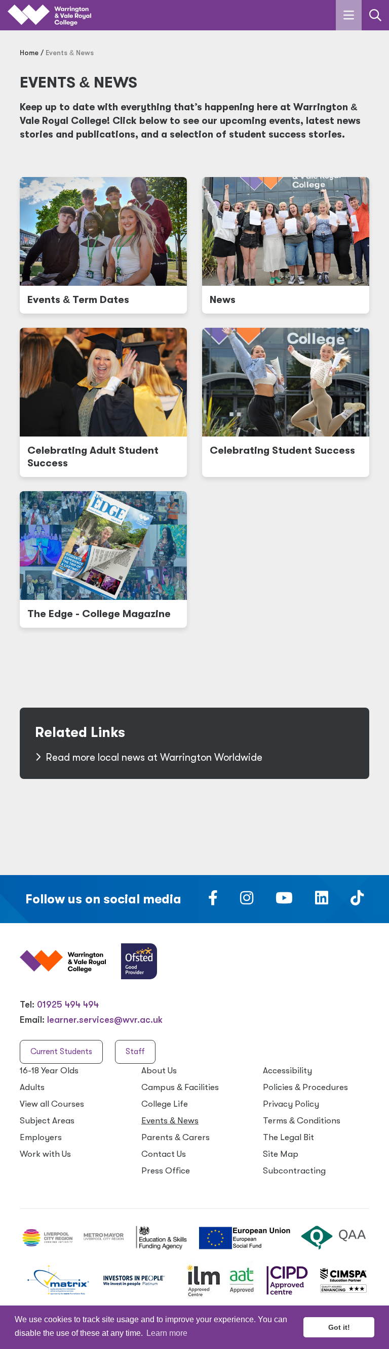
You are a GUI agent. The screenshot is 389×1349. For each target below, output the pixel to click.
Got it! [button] (339, 1327)
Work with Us (45, 1154)
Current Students (61, 1051)
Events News (170, 1120)
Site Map (280, 1154)
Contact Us (163, 1154)
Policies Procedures (305, 1087)
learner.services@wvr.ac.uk (105, 1020)
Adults (32, 1087)
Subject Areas (47, 1120)
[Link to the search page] (375, 15)
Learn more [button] (166, 1333)
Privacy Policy (291, 1104)
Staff (135, 1051)
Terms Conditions (301, 1120)
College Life (164, 1104)
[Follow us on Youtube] (284, 900)
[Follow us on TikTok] (357, 900)
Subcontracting (294, 1171)
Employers (41, 1137)
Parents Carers (175, 1137)
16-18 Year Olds (49, 1070)
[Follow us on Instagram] (246, 900)
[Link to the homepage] (49, 15)
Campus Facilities (180, 1087)
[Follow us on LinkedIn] (321, 900)
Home (29, 53)
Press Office (165, 1171)
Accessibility (287, 1070)
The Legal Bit (288, 1137)
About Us (159, 1070)
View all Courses (52, 1104)
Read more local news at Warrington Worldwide (154, 757)
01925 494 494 (68, 1004)
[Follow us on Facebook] (213, 900)
